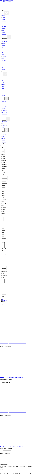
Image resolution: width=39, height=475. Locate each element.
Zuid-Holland (4, 34)
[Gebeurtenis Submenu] (8, 119)
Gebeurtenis (4, 120)
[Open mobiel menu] (0, 145)
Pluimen (3, 140)
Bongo (3, 136)
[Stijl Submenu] (5, 74)
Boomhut (3, 45)
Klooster (3, 52)
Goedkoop (3, 84)
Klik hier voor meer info (7, 346)
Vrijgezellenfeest (4, 125)
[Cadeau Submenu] (6, 130)
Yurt (2, 71)
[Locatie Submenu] (6, 13)
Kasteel (3, 50)
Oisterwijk (2, 451)
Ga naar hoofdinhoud (3, 0)
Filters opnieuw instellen (8, 384)
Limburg (3, 162)
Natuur (3, 236)
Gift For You (4, 138)
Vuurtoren (3, 67)
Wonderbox (4, 142)
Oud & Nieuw (4, 112)
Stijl (2, 75)
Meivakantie (4, 106)
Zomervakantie (4, 110)
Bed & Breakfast (4, 41)
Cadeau (3, 131)
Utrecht (3, 30)
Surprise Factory (4, 132)
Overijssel (3, 28)
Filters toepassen (2, 384)
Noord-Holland (4, 26)
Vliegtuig (3, 65)
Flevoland (3, 17)
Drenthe (3, 15)
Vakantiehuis (4, 207)
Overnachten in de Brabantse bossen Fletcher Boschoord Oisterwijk (11, 377)
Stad (2, 93)
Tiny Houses (4, 60)
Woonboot (3, 69)
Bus (2, 47)
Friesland (3, 19)
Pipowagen (4, 56)
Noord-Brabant (4, 24)
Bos (2, 78)
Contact (3, 143)
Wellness (3, 95)
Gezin (3, 82)
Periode (3, 99)
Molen (3, 54)
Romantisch (4, 91)
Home (3, 10)
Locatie (3, 151)
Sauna (3, 58)
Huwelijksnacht (4, 121)
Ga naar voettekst (10, 0)
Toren (3, 62)
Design (3, 80)
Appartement (4, 39)
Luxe (3, 88)
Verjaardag (3, 123)
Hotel (3, 191)
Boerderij (3, 43)
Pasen (3, 104)
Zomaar (3, 127)
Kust (3, 86)
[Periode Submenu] (6, 98)
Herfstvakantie (4, 114)
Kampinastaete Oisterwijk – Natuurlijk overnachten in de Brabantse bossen (13, 343)
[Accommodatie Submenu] (9, 37)
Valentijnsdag (4, 101)
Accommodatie (4, 38)
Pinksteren (3, 108)
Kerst (3, 264)
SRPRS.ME (4, 134)
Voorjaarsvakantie (5, 250)
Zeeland (3, 32)
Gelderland (4, 21)
